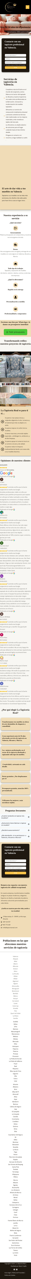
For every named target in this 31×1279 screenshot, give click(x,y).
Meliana (15, 1036)
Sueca (15, 1078)
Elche (15, 1129)
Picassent (16, 1056)
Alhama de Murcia (15, 1192)
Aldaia (15, 976)
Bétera (15, 996)
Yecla (15, 1255)
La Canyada (15, 1114)
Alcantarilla (15, 1187)
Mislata (15, 1039)
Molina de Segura (15, 1230)
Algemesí (15, 981)
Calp (15, 1109)
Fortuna (15, 1217)
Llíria (15, 1026)
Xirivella (15, 1008)
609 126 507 (6, 922)
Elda (15, 1131)
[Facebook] (14, 1269)
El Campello (15, 1112)
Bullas (15, 1200)
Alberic (15, 964)
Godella (15, 1022)
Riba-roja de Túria (15, 1071)
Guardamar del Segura (15, 1135)
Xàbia (15, 1140)
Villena (15, 1177)
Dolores (15, 1126)
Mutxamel (15, 1145)
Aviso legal (8, 1272)
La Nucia (15, 1150)
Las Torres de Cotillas (15, 1248)
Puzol (15, 1064)
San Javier (15, 1238)
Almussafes (15, 986)
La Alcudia (15, 974)
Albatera (15, 1087)
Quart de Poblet (16, 1013)
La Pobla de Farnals (16, 1059)
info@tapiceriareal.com (10, 928)
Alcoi (15, 1089)
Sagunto (15, 1074)
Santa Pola (15, 1167)
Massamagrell (15, 1031)
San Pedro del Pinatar (15, 1240)
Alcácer (15, 969)
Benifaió (15, 993)
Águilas (15, 1185)
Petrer (16, 1154)
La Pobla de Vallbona (15, 1061)
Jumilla (15, 1223)
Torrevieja (15, 1172)
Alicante (15, 1084)
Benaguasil (15, 989)
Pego (15, 1152)
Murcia (15, 1180)
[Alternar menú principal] (27, 7)
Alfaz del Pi (15, 1092)
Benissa (15, 1104)
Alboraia (15, 966)
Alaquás (15, 959)
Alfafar (15, 979)
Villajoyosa (15, 1174)
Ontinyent (15, 1046)
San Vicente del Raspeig (15, 1164)
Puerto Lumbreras (15, 1235)
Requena (15, 1069)
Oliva (15, 1044)
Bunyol (15, 998)
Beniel (15, 1197)
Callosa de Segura (15, 1107)
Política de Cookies (10, 1275)
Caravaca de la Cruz (15, 1205)
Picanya (15, 1054)
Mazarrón (15, 1228)
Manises (15, 1029)
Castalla (15, 1117)
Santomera (15, 1243)
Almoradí (15, 1094)
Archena (15, 1195)
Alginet (15, 984)
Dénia (15, 1124)
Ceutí (15, 1212)
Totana (15, 1250)
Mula (15, 1233)
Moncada (15, 1041)
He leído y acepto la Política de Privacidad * (16, 65)
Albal (15, 961)
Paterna (15, 1051)
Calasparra (15, 1202)
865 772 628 (6, 925)
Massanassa (15, 1034)
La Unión (15, 1253)
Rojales (15, 1159)
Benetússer (15, 991)
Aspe (15, 1099)
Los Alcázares (15, 1190)
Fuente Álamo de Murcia (15, 1220)
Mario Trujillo (22, 1266)
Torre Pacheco (15, 1245)
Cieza (15, 1215)
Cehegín (15, 1210)
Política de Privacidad (18, 1272)
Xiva (15, 1011)
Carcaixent (15, 1001)
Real (15, 1066)
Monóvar (15, 1142)
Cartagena (15, 1207)
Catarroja (15, 1006)
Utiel (15, 1081)
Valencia (15, 956)
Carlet (15, 1003)
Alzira (15, 971)
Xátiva (15, 1024)
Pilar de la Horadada (15, 1157)
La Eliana (15, 1016)
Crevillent (15, 1121)
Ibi (15, 1137)
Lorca (15, 1225)
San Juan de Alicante (15, 1162)
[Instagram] (17, 1269)
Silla (15, 1076)
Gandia (15, 1018)
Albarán (15, 1183)
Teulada (15, 1169)
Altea (15, 1097)
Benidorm (15, 1102)
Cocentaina (15, 1119)
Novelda (15, 1147)
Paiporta (15, 1049)
